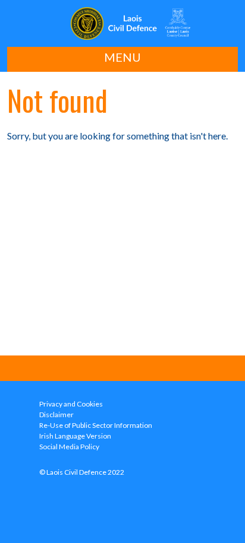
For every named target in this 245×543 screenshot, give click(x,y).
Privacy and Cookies (71, 403)
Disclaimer (56, 414)
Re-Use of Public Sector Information (95, 425)
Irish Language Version (75, 435)
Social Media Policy (69, 446)
